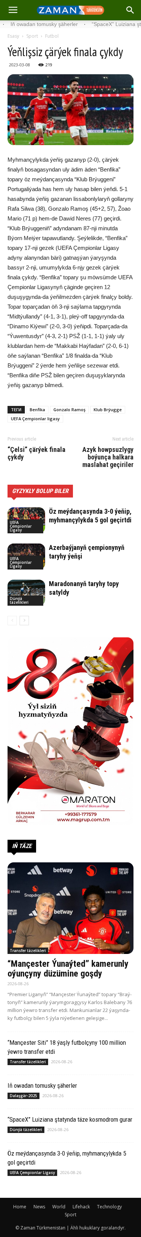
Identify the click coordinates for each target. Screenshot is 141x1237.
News (39, 1206)
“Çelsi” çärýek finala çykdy (36, 453)
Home (19, 1206)
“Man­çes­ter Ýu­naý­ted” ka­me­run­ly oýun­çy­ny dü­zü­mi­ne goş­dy (68, 968)
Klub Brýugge (108, 409)
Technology (109, 1206)
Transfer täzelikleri (28, 950)
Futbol (52, 36)
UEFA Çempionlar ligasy (35, 418)
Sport (32, 36)
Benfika (37, 409)
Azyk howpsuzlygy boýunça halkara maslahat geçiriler (107, 457)
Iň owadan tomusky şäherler (42, 1085)
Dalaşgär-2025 (23, 1095)
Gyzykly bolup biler (40, 490)
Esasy (13, 36)
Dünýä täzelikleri (19, 600)
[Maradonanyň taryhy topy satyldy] (26, 593)
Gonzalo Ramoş (69, 409)
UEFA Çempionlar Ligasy (21, 526)
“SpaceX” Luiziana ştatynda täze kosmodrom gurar (70, 1119)
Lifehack (81, 1206)
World (58, 1206)
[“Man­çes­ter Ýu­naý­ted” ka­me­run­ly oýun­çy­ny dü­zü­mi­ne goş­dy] (70, 908)
